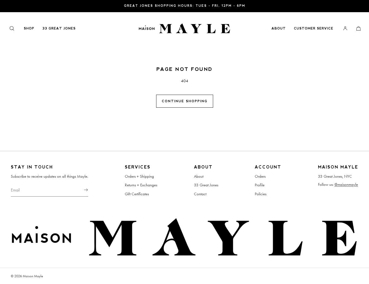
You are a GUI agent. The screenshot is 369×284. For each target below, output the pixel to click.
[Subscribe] (81, 189)
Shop (29, 28)
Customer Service (313, 28)
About (278, 28)
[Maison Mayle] (184, 28)
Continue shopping (184, 101)
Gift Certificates (137, 193)
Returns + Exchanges (141, 185)
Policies (260, 193)
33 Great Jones (59, 28)
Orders (260, 176)
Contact (200, 193)
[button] (11, 28)
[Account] (345, 28)
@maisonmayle (346, 184)
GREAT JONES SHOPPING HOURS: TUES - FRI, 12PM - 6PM (184, 5)
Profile (259, 185)
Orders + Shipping (139, 176)
